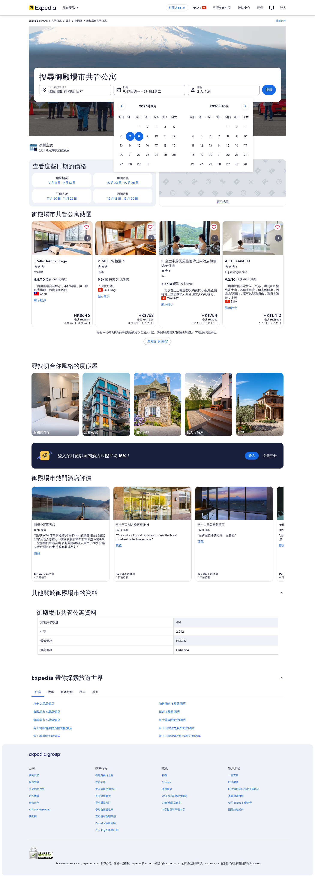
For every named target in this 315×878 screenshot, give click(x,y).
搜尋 (269, 90)
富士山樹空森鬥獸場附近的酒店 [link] (180, 736)
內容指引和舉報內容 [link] (173, 809)
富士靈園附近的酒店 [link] (172, 720)
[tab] (38, 692)
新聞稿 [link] (33, 816)
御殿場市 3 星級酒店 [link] (172, 704)
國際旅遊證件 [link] (236, 809)
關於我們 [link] (34, 775)
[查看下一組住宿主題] (283, 404)
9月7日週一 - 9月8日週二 (142, 91)
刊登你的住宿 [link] (36, 789)
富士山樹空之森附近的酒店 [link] (177, 728)
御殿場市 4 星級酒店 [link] (46, 712)
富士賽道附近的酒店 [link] (46, 736)
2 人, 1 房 (203, 91)
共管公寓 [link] (56, 20)
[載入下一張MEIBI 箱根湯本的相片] (151, 238)
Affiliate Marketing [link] (39, 809)
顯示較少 (40, 300)
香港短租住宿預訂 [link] (105, 789)
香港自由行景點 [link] (104, 775)
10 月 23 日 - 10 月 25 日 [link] (122, 183)
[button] (138, 127)
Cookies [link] (166, 782)
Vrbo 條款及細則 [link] (171, 802)
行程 (260, 8)
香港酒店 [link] (100, 782)
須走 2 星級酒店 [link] (43, 704)
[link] (86, 227)
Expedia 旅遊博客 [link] (105, 823)
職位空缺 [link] (34, 782)
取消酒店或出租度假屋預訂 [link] (243, 789)
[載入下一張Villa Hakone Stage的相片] (87, 238)
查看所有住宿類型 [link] (105, 816)
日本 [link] (68, 20)
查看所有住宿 (157, 341)
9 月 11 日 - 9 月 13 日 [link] (62, 183)
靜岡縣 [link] (78, 20)
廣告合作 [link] (34, 802)
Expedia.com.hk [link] (38, 20)
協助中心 (244, 8)
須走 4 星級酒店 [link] (169, 712)
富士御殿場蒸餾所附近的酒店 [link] (52, 728)
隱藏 (37, 553)
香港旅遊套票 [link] (103, 796)
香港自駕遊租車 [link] (104, 809)
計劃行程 (281, 20)
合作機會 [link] (34, 796)
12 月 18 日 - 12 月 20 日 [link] (123, 198)
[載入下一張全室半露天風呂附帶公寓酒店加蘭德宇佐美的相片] (214, 238)
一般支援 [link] (233, 775)
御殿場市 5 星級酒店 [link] (46, 720)
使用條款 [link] (167, 789)
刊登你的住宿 (222, 8)
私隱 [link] (164, 775)
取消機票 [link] (233, 782)
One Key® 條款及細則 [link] (175, 796)
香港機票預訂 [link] (103, 802)
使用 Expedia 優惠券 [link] (240, 802)
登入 (283, 8)
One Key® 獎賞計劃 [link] (106, 830)
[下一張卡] (278, 534)
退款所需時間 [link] (236, 796)
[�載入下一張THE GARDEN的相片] (278, 238)
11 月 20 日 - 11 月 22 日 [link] (62, 198)
